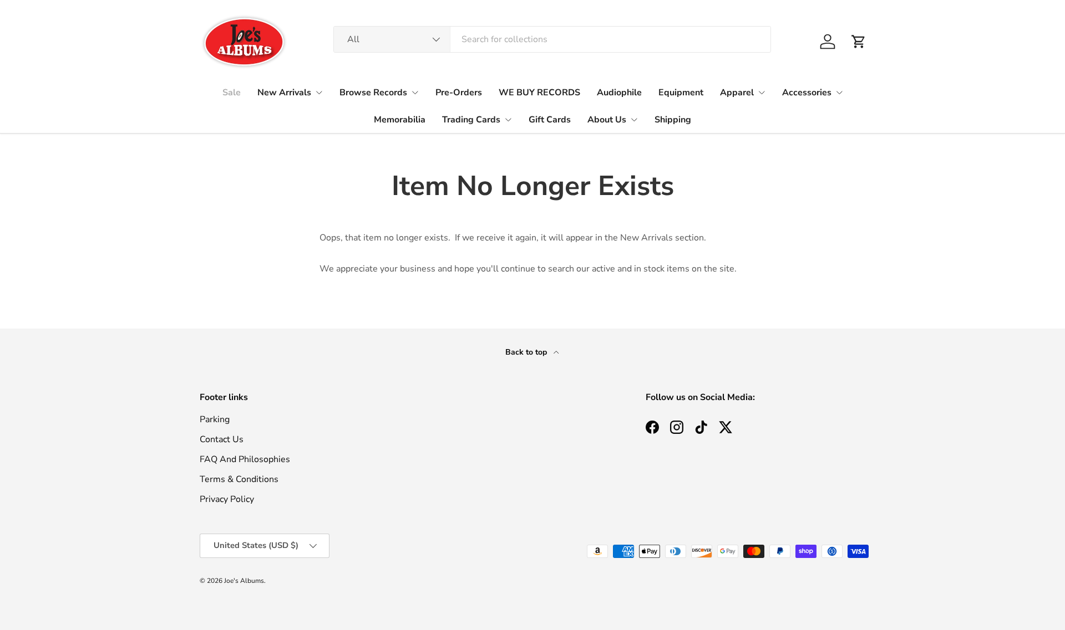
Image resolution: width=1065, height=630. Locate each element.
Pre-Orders (458, 92)
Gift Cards (550, 120)
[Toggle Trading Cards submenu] (508, 119)
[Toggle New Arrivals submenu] (319, 92)
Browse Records (373, 92)
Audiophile (619, 92)
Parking (215, 419)
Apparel (737, 92)
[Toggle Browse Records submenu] (415, 92)
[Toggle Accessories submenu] (839, 92)
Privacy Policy (227, 499)
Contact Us (222, 439)
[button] (858, 41)
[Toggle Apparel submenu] (761, 92)
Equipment (680, 92)
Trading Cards (471, 120)
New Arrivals (284, 92)
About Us (606, 120)
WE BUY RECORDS (539, 92)
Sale (231, 92)
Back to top (527, 352)
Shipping (673, 120)
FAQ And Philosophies (245, 459)
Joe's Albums (244, 580)
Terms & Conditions (239, 479)
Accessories (806, 92)
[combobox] (552, 39)
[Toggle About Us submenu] (634, 119)
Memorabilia (399, 120)
